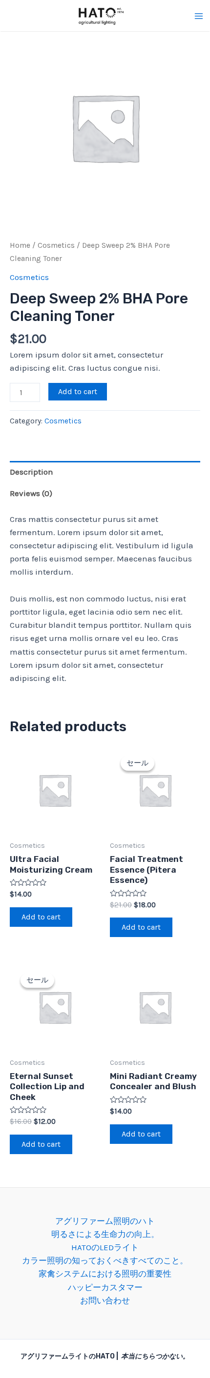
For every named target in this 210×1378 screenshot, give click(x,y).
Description (31, 472)
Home (20, 245)
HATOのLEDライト (105, 1247)
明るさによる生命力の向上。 (105, 1234)
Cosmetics (56, 245)
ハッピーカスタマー (105, 1287)
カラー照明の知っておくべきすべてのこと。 (105, 1260)
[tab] (105, 471)
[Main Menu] (199, 16)
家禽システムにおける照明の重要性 (105, 1273)
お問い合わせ (105, 1300)
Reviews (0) (31, 493)
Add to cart (77, 391)
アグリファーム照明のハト (105, 1221)
